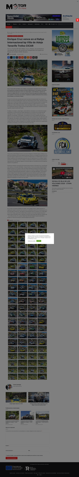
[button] (77, 20)
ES (77, 1)
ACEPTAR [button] (38, 240)
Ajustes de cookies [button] (32, 240)
